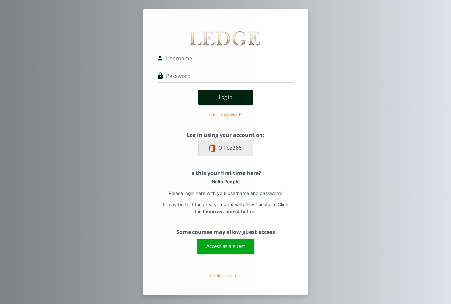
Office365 (230, 148)
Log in (225, 97)
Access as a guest (225, 246)
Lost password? (226, 114)
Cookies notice (225, 275)
